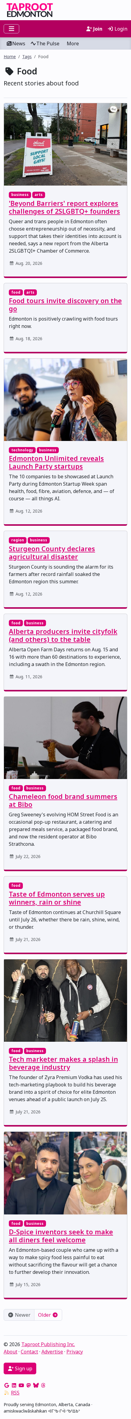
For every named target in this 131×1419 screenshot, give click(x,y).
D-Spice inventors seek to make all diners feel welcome (61, 1235)
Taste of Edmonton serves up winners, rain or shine (57, 898)
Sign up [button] (23, 1368)
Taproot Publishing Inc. (48, 1344)
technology (22, 450)
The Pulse (47, 43)
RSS (15, 1392)
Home (10, 56)
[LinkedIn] (14, 1385)
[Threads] (43, 1385)
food (15, 292)
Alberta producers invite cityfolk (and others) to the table (63, 635)
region (17, 540)
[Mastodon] (29, 1385)
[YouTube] (21, 1385)
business (20, 194)
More (73, 43)
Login (120, 28)
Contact (29, 1351)
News (18, 43)
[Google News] (7, 1385)
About (10, 1351)
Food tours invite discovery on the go (65, 304)
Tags (27, 56)
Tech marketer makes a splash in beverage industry (63, 1063)
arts (38, 194)
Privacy (74, 1351)
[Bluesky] (36, 1385)
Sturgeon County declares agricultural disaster (52, 552)
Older (45, 1315)
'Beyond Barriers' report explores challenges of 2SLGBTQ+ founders (64, 207)
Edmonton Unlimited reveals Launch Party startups (56, 462)
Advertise (52, 1351)
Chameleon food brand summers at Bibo (63, 800)
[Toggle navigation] (11, 28)
